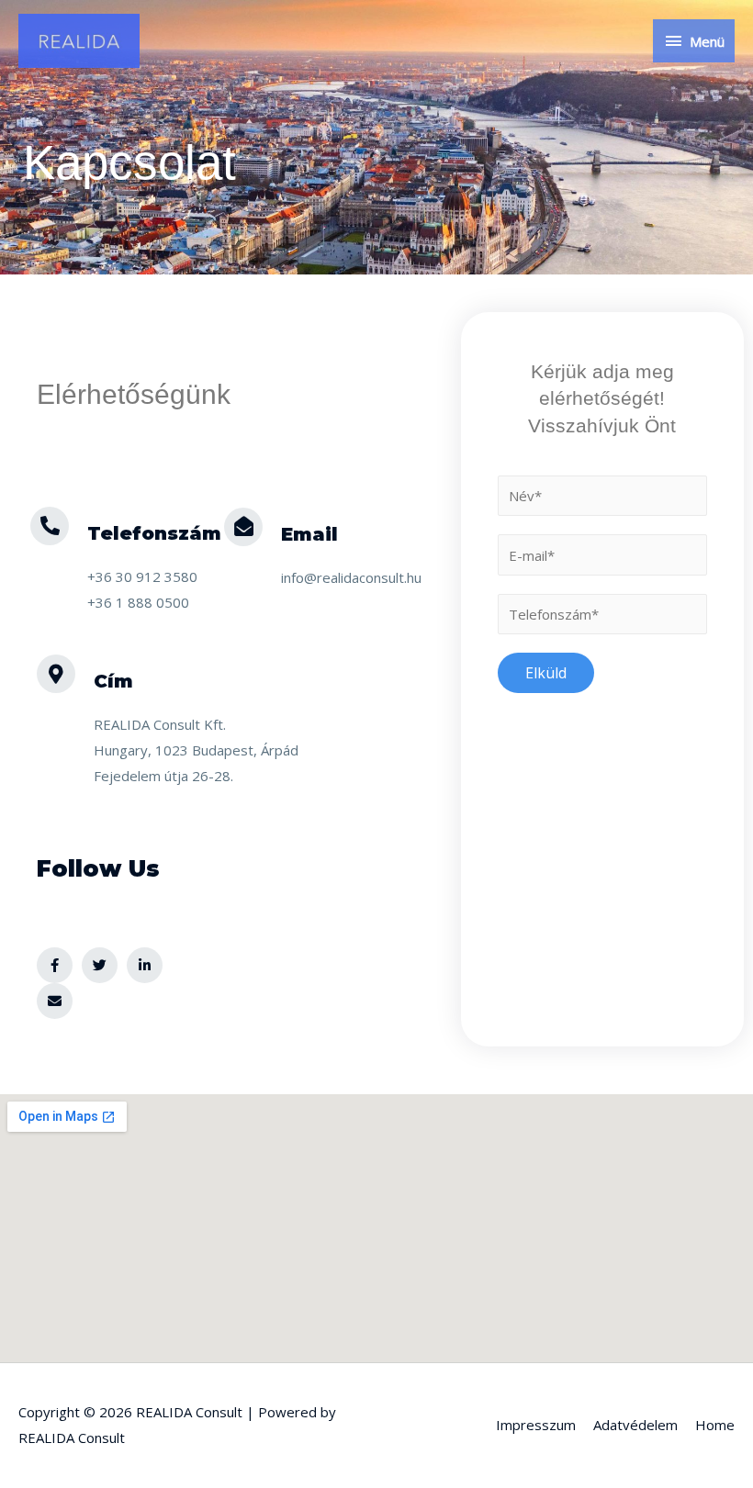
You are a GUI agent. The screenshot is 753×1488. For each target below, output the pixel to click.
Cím (113, 681)
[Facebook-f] (55, 965)
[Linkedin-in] (145, 965)
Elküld (546, 673)
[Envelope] (55, 1001)
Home (715, 1424)
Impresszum (536, 1424)
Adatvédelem (635, 1424)
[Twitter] (100, 965)
